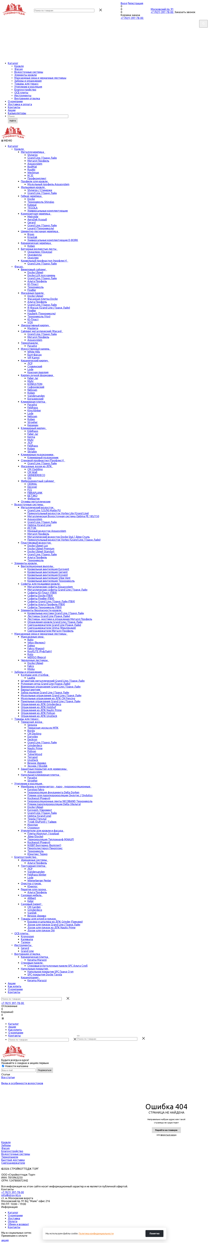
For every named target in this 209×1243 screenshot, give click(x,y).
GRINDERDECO (36, 475)
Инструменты (22, 95)
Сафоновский (35, 386)
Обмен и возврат (18, 1224)
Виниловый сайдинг (34, 269)
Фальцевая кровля (33, 187)
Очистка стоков (31, 883)
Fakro (30, 666)
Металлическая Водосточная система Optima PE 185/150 (63, 516)
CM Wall (32, 472)
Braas (30, 234)
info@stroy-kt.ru (11, 1195)
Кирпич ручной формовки (37, 375)
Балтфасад (34, 354)
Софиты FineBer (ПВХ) (40, 598)
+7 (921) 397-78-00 (132, 17)
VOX (30, 322)
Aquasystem (34, 163)
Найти (13, 120)
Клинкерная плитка (33, 401)
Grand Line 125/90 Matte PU (44, 510)
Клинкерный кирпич (34, 428)
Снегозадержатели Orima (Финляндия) (51, 627)
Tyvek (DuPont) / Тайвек (41, 821)
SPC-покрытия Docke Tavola (44, 974)
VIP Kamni (33, 357)
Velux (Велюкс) (36, 642)
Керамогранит (30, 977)
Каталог (13, 63)
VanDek (32, 912)
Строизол (33, 827)
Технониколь (35, 287)
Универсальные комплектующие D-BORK (52, 240)
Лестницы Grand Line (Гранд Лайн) (48, 616)
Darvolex (32, 736)
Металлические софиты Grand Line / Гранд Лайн (57, 589)
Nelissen (32, 389)
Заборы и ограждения (28, 80)
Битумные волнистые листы (39, 248)
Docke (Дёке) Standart (40, 551)
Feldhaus (32, 407)
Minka (31, 669)
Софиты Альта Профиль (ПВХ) (46, 604)
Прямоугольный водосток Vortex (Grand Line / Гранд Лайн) (64, 539)
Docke (31, 198)
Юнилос (32, 886)
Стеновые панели (32, 962)
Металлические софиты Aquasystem (50, 586)
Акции (12, 110)
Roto (30, 654)
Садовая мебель (32, 895)
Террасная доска (32, 721)
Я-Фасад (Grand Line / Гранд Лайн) (48, 307)
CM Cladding (35, 469)
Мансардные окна (33, 636)
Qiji (29, 478)
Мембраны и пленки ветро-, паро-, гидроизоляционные (56, 786)
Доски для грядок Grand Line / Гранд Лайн (53, 924)
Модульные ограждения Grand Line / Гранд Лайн (51, 695)
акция (5, 1240)
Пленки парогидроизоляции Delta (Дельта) (54, 804)
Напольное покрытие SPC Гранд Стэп (50, 971)
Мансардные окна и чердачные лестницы (40, 77)
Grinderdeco (34, 745)
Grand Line (27, 951)
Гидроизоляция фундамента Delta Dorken (53, 792)
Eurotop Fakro (35, 789)
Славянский (34, 366)
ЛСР (29, 363)
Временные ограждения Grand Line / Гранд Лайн (50, 686)
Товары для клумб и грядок (39, 918)
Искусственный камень (36, 348)
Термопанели (30, 342)
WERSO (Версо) (36, 657)
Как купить (14, 986)
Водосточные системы (28, 72)
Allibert (31, 898)
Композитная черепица (36, 213)
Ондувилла (34, 254)
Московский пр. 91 (162, 9)
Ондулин (33, 257)
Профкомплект (36, 178)
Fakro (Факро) (35, 648)
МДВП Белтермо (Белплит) (44, 845)
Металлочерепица (33, 151)
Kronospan (27, 936)
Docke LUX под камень (41, 275)
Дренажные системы (34, 859)
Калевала (27, 939)
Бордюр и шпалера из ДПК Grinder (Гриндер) (55, 921)
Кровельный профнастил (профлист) (44, 260)
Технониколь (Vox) (38, 316)
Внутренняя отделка (27, 98)
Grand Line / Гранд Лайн (42, 157)
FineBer (31, 290)
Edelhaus (32, 431)
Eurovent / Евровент (39, 810)
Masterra (32, 328)
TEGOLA (32, 207)
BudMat (32, 166)
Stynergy (32, 154)
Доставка (14, 1218)
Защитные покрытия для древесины (44, 768)
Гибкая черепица (32, 196)
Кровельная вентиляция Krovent (47, 575)
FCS (29, 489)
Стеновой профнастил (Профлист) (43, 460)
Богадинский (35, 398)
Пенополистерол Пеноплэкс (45, 848)
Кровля (19, 66)
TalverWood (34, 754)
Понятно (155, 1233)
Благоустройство (25, 89)
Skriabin (32, 451)
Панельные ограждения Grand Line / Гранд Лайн (50, 701)
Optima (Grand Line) (39, 525)
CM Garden (34, 906)
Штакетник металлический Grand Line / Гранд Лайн (53, 680)
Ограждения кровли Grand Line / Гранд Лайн (54, 622)
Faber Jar (32, 378)
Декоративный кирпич (35, 325)
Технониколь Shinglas (40, 201)
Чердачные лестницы (35, 660)
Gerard (31, 222)
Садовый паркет (32, 904)
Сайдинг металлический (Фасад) (42, 331)
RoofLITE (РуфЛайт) (39, 651)
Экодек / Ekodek (37, 765)
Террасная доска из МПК (42, 727)
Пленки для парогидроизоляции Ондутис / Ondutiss (60, 795)
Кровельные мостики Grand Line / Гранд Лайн (55, 613)
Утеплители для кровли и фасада (42, 830)
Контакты (14, 107)
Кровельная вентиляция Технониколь (51, 580)
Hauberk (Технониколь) (41, 313)
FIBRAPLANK (34, 492)
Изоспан (32, 824)
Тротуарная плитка (34, 865)
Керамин (32, 425)
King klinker (34, 410)
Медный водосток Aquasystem (46, 530)
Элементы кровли (25, 74)
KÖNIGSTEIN (34, 384)
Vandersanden (36, 395)
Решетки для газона (34, 889)
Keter (30, 901)
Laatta (31, 677)
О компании (15, 101)
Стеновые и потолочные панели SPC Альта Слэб (57, 965)
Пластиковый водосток (36, 542)
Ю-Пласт (33, 284)
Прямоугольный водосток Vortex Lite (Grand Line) (58, 513)
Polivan (31, 751)
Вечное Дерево (36, 763)
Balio (30, 639)
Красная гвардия (37, 372)
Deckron (32, 739)
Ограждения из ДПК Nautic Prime (41, 710)
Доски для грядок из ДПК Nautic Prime (51, 927)
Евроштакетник (30, 689)
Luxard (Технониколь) (40, 228)
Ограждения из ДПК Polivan (38, 713)
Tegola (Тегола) (37, 818)
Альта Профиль (37, 281)
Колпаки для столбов (35, 674)
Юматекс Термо (37, 854)
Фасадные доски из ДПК (37, 466)
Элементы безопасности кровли (42, 610)
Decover (32, 486)
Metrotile (32, 216)
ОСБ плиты (21, 92)
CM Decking (34, 733)
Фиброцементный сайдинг (38, 481)
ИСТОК (31, 528)
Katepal (31, 204)
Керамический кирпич (35, 360)
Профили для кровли (35, 181)
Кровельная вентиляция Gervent (47, 572)
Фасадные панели (33, 292)
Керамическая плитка (35, 956)
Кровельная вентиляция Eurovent (48, 569)
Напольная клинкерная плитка (40, 774)
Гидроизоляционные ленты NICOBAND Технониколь (59, 801)
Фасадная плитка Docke (42, 298)
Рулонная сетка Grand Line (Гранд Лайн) (45, 683)
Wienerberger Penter (39, 880)
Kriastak (32, 237)
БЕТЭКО (32, 495)
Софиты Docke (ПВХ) (40, 595)
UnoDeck (32, 760)
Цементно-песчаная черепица (40, 231)
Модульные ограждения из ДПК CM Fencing (48, 698)
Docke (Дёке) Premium (40, 548)
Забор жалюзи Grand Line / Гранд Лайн (45, 692)
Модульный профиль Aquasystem (48, 184)
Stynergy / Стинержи (39, 190)
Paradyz (32, 345)
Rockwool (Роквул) (38, 798)
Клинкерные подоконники (38, 454)
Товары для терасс (26, 83)
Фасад (18, 69)
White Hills (33, 351)
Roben (31, 245)
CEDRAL (32, 483)
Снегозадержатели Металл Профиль (50, 630)
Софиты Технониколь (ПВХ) (44, 607)
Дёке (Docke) (35, 836)
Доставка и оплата (20, 104)
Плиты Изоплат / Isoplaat (43, 833)
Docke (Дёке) (35, 272)
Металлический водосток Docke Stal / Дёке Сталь (58, 536)
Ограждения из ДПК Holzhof (38, 707)
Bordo (31, 730)
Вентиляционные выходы (37, 566)
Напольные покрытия (35, 968)
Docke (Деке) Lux (37, 545)
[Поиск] (78, 1035)
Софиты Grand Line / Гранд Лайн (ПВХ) (51, 601)
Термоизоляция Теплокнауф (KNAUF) (50, 839)
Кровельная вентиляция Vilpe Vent (48, 577)
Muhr (30, 381)
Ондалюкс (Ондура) (39, 251)
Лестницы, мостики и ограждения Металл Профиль (59, 619)
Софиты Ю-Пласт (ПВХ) (42, 592)
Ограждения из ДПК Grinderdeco (41, 704)
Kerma (31, 436)
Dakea (31, 645)
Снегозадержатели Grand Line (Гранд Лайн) (54, 624)
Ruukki (31, 169)
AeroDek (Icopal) (37, 219)
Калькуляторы (17, 113)
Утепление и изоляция (28, 86)
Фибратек (33, 498)
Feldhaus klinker (36, 874)
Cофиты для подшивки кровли (41, 583)
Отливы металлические (35, 501)
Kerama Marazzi (37, 959)
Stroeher (32, 422)
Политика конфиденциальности (96, 1233)
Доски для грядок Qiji (41, 930)
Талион (25, 942)
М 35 (30, 175)
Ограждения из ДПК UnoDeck (39, 716)
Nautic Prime (34, 748)
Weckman (33, 172)
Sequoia (32, 724)
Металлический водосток (38, 507)
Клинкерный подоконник (42, 457)
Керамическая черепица (36, 243)
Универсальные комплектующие (47, 210)
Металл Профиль (38, 160)
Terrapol (32, 757)
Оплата (12, 1221)
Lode (30, 369)
